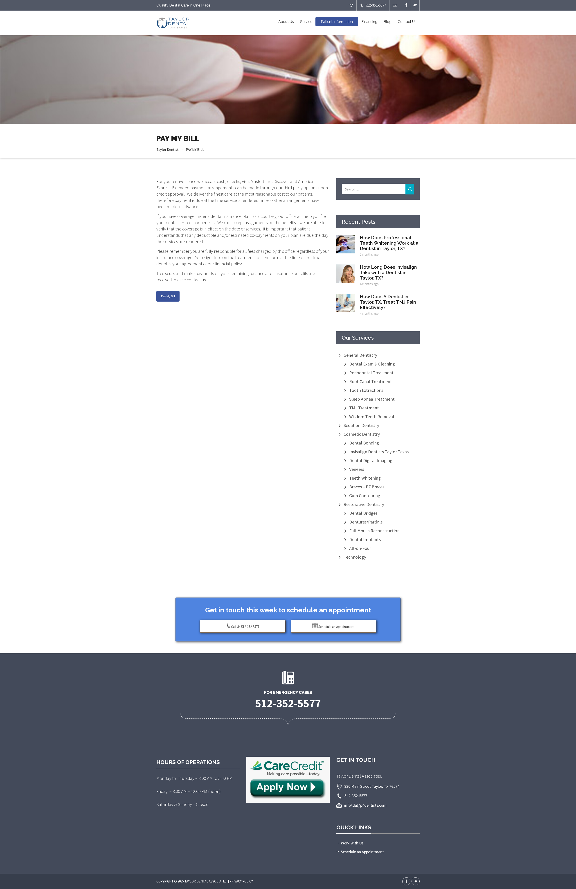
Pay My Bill (168, 296)
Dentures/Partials (365, 522)
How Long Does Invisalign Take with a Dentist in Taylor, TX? (388, 272)
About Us (286, 22)
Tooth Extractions (366, 390)
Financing (369, 22)
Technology (355, 557)
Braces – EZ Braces (366, 487)
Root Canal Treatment (370, 381)
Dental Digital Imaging (370, 460)
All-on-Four (360, 548)
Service (306, 22)
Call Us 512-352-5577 (245, 627)
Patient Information (337, 22)
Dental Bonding (364, 443)
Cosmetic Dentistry (362, 434)
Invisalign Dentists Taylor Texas (379, 451)
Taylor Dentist (167, 149)
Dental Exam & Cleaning (372, 364)
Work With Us (352, 843)
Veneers (356, 469)
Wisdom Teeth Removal (371, 416)
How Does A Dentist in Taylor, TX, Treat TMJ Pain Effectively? (388, 302)
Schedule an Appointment (336, 627)
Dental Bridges (363, 513)
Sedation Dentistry (361, 425)
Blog (388, 22)
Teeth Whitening (365, 478)
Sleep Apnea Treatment (372, 399)
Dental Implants (365, 539)
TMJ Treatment (364, 408)
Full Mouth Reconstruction (374, 530)
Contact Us (407, 22)
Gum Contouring (364, 495)
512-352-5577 (375, 5)
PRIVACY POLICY (241, 881)
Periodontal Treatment (371, 372)
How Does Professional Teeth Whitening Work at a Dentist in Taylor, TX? (389, 243)
